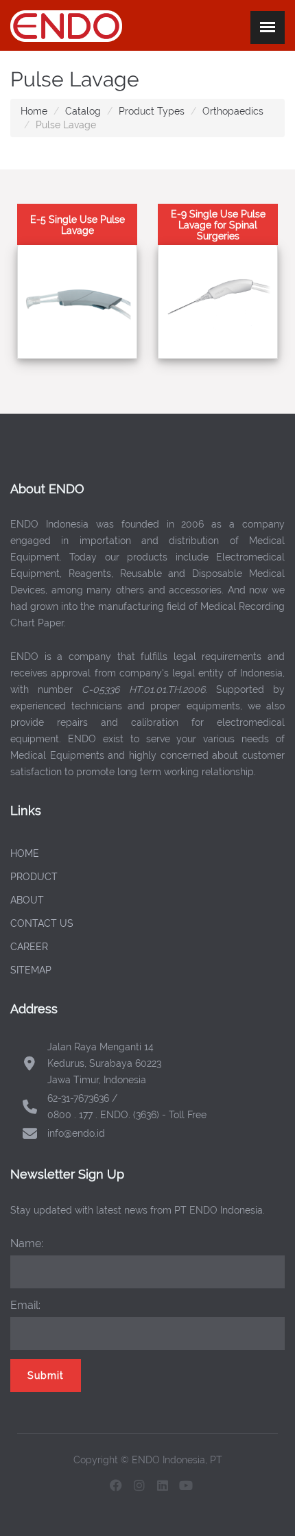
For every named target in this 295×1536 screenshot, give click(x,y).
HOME (24, 853)
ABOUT (27, 900)
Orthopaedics (232, 111)
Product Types (152, 111)
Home (34, 111)
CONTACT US (41, 923)
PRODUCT (34, 876)
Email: (25, 1305)
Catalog (83, 111)
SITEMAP (30, 970)
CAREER (29, 946)
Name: (26, 1243)
